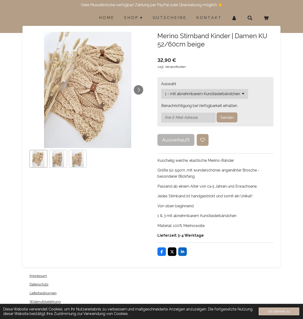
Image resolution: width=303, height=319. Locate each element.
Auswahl (168, 84)
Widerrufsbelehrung (45, 302)
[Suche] (250, 18)
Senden (227, 117)
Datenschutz (39, 284)
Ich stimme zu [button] (279, 311)
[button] (38, 159)
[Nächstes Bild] (138, 90)
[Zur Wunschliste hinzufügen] (203, 140)
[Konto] (234, 18)
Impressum (38, 276)
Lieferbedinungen (43, 293)
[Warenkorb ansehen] (266, 18)
